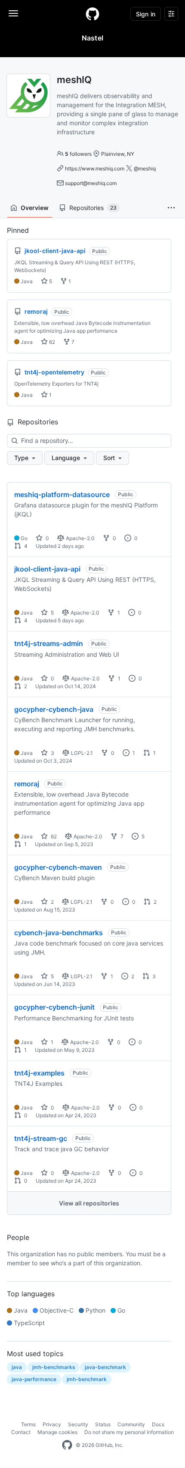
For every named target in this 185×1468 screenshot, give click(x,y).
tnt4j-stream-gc (40, 1138)
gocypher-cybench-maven (58, 867)
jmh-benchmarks (53, 1367)
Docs (158, 1424)
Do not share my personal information (129, 1432)
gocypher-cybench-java (53, 709)
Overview (35, 207)
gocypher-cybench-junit (54, 1007)
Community (131, 1424)
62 (51, 342)
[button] (171, 207)
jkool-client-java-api (47, 569)
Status (103, 1424)
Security (78, 1424)
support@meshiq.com (91, 183)
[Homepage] (92, 14)
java (17, 1367)
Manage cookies (57, 1432)
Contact (21, 1432)
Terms (28, 1424)
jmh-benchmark (87, 1379)
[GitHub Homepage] (67, 1445)
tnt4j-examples (39, 1073)
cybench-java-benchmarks (58, 932)
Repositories (93, 207)
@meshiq (145, 168)
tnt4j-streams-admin (48, 643)
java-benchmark (105, 1367)
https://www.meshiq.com (94, 168)
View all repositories (89, 1203)
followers (78, 154)
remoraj (26, 783)
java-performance (34, 1379)
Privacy (52, 1424)
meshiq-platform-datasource (62, 494)
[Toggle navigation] (13, 13)
